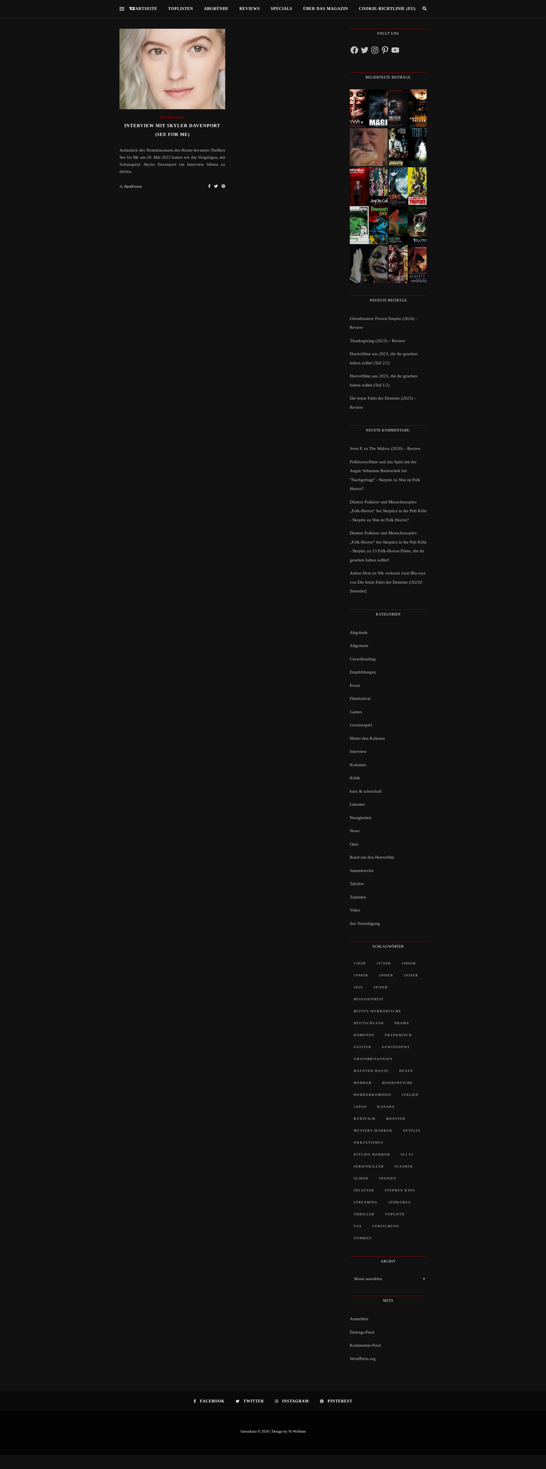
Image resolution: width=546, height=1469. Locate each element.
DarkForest (133, 186)
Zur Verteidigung (365, 923)
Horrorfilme (397, 1082)
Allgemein (359, 645)
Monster (396, 1118)
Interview (172, 117)
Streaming (366, 1202)
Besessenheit (369, 999)
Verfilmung (386, 1226)
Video (355, 910)
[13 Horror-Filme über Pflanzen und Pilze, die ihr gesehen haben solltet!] (408, 186)
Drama (401, 1023)
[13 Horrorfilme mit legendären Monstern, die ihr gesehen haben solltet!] (408, 225)
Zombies (363, 1238)
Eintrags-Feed (362, 1332)
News (355, 830)
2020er (380, 987)
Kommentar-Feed (365, 1345)
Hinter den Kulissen (367, 738)
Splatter (364, 1190)
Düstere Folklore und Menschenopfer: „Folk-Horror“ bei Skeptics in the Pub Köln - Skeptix (388, 511)
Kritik (355, 778)
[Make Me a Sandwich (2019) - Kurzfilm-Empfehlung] (369, 147)
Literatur (357, 804)
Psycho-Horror (372, 1154)
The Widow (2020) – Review (395, 448)
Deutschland (369, 1023)
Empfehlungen (363, 672)
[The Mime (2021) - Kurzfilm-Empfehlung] (369, 264)
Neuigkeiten (360, 817)
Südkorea (399, 1202)
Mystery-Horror (373, 1130)
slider (361, 1178)
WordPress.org (363, 1358)
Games (356, 712)
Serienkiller (369, 1166)
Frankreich (398, 1035)
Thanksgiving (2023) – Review (377, 340)
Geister (362, 1047)
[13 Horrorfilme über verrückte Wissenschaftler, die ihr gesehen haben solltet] (408, 147)
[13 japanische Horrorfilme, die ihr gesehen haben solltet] (408, 264)
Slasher (403, 1166)
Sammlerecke (362, 870)
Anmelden (359, 1319)
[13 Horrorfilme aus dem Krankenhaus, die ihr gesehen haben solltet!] (408, 108)
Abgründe (216, 9)
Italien (410, 1094)
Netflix (412, 1130)
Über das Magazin (325, 9)
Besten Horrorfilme (377, 1011)
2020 (358, 987)
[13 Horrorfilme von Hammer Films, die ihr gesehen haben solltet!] (369, 225)
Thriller (364, 1214)
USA (358, 1226)
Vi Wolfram (297, 1431)
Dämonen (364, 1035)
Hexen (406, 1071)
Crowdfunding (363, 659)
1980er (409, 963)
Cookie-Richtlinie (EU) (387, 9)
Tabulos (357, 883)
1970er (384, 963)
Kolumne (358, 765)
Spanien (387, 1178)
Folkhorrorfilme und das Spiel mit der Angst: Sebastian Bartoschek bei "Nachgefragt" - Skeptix (383, 471)
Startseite (143, 9)
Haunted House (371, 1071)
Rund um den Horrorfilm (372, 857)
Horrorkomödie (373, 1094)
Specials (281, 9)
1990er (361, 975)
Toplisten (180, 9)
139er (360, 963)
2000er (386, 975)
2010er (411, 975)
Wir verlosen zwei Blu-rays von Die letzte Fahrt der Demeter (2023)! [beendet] (388, 582)
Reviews (249, 9)
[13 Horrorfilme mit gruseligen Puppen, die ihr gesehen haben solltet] (369, 108)
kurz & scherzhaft (366, 791)
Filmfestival (360, 698)
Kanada (386, 1106)
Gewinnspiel (361, 725)
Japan (360, 1106)
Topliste (395, 1214)
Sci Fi (407, 1154)
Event (355, 685)
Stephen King (400, 1190)
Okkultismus (368, 1142)
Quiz (354, 844)
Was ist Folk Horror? (390, 520)
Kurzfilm (364, 1118)
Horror (363, 1082)
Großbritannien (373, 1059)
